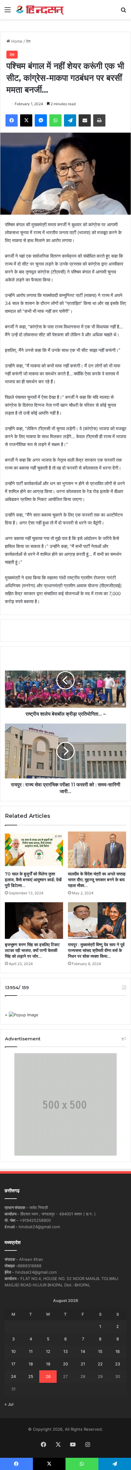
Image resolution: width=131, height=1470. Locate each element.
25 (30, 1376)
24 (13, 1376)
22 (100, 1363)
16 (117, 1351)
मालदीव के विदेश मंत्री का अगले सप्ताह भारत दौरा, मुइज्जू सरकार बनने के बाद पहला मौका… (97, 879)
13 (65, 1351)
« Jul (9, 1404)
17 (13, 1363)
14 (83, 1351)
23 (117, 1363)
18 (31, 1363)
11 (31, 1351)
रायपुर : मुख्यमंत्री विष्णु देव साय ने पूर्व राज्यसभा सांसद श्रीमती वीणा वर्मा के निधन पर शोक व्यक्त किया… (96, 950)
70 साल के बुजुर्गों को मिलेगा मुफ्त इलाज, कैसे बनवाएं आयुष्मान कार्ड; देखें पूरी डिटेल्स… (33, 879)
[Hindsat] (39, 9)
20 (65, 1363)
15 (100, 1351)
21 (83, 1363)
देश (28, 41)
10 (13, 1351)
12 (48, 1351)
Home (16, 41)
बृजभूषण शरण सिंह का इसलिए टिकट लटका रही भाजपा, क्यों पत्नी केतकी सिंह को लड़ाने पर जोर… (32, 950)
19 (48, 1363)
